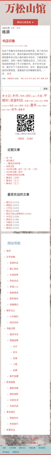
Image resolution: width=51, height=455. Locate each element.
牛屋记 (9, 222)
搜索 (46, 89)
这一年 (9, 158)
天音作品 (14, 406)
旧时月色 (14, 322)
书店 (22, 79)
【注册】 (30, 138)
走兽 (15, 358)
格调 (42, 79)
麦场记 (9, 228)
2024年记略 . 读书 (14, 172)
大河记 (9, 216)
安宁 (38, 79)
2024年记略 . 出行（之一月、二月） (22, 169)
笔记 (39, 106)
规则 (3, 110)
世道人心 (14, 287)
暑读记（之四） (13, 177)
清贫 (21, 106)
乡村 (15, 95)
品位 (34, 79)
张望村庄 (16, 100)
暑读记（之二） (13, 183)
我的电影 (14, 394)
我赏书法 (14, 334)
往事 (27, 101)
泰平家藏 (14, 376)
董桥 (44, 106)
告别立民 (10, 166)
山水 (15, 346)
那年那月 (14, 299)
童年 (33, 105)
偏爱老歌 (14, 388)
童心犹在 (14, 269)
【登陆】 (21, 138)
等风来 (9, 225)
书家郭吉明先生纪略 (15, 175)
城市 (34, 96)
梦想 (46, 101)
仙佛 (15, 370)
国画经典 (14, 340)
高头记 (9, 211)
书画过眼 (10, 328)
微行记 (9, 202)
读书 (46, 79)
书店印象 (8, 41)
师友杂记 (14, 281)
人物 (15, 364)
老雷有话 (10, 430)
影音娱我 (10, 382)
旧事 (36, 101)
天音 (39, 95)
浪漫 (11, 106)
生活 (27, 106)
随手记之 (10, 310)
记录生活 (14, 400)
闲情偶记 (14, 304)
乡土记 (6, 95)
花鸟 (15, 352)
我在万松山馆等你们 (15, 214)
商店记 (9, 219)
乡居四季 (14, 275)
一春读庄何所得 (13, 163)
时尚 (41, 101)
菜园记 (9, 205)
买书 (26, 79)
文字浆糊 (10, 257)
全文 (8, 74)
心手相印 (14, 316)
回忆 (28, 95)
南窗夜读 (10, 79)
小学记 (9, 208)
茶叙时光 (14, 418)
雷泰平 (21, 109)
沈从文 (5, 106)
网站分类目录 (24, 22)
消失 (16, 106)
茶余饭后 (10, 412)
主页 (13, 28)
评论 (25, 46)
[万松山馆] (25, 14)
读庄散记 (10, 160)
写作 (30, 79)
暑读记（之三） (13, 180)
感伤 (31, 101)
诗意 (8, 110)
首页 (8, 251)
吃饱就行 (14, 424)
